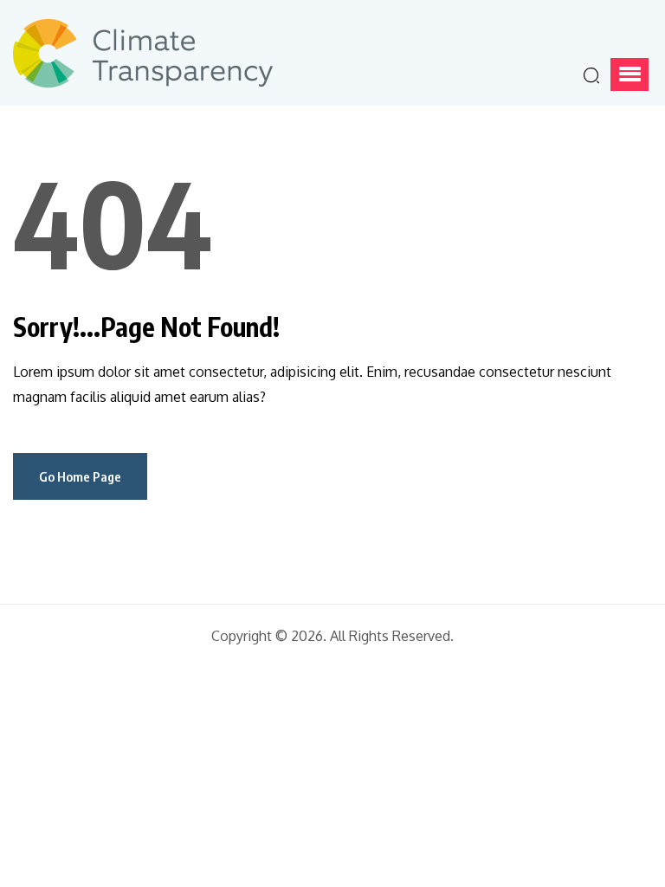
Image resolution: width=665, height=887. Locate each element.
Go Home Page (80, 476)
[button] (629, 74)
